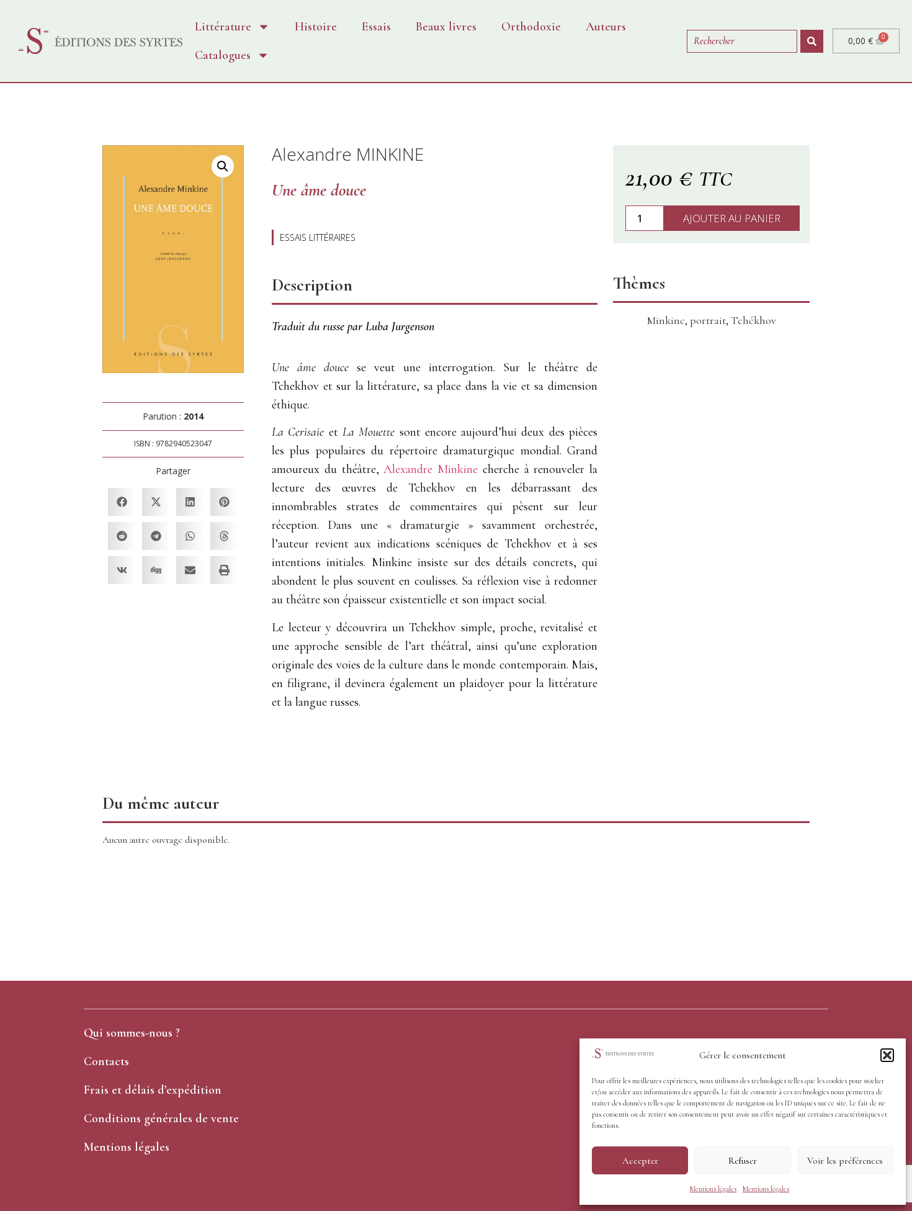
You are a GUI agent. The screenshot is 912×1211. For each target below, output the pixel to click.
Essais (376, 26)
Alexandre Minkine (430, 469)
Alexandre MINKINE (348, 154)
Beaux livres (446, 26)
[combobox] (742, 41)
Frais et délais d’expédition (152, 1090)
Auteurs (606, 26)
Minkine (666, 320)
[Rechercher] (811, 41)
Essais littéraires (317, 237)
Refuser (742, 1160)
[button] (887, 1055)
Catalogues (223, 55)
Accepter (640, 1160)
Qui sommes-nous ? (132, 1032)
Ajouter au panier (731, 218)
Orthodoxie (531, 26)
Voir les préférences (845, 1160)
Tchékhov (753, 320)
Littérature (223, 26)
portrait (708, 320)
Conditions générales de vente (161, 1118)
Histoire (316, 26)
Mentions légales (713, 1188)
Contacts (106, 1061)
